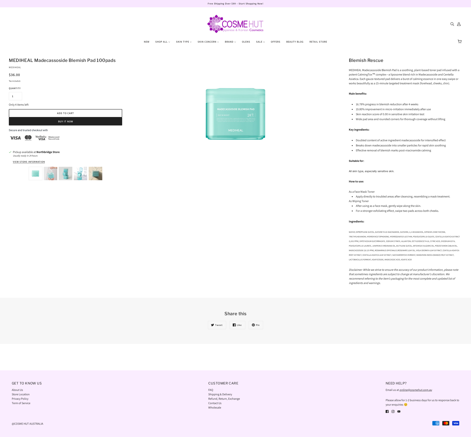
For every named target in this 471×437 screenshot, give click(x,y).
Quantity (15, 88)
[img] (452, 24)
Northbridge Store (48, 152)
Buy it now (65, 121)
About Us (17, 390)
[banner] (235, 24)
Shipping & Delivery (220, 394)
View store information (29, 162)
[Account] (459, 24)
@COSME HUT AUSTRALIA (27, 424)
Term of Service (21, 403)
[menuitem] (146, 41)
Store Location (21, 394)
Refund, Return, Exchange (224, 399)
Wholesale (214, 407)
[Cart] (460, 41)
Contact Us (215, 403)
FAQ (210, 390)
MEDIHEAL (15, 67)
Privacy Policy (20, 399)
